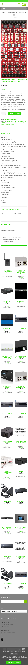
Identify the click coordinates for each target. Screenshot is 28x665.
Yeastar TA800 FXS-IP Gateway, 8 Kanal (20, 500)
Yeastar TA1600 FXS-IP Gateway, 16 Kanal (7, 528)
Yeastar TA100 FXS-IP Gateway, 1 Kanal (7, 500)
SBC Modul (3, 122)
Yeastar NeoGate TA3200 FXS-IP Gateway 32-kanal (20, 357)
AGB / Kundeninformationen (18, 656)
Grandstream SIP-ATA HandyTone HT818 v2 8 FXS (7, 301)
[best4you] (4, 4)
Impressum (5, 656)
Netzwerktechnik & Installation (16, 12)
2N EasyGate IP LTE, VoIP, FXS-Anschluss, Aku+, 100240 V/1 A (7, 386)
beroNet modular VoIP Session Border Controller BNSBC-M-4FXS (21, 272)
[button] (19, 4)
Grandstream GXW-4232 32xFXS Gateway (7, 414)
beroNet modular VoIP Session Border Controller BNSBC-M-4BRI (7, 471)
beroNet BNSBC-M (17, 121)
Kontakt (19, 1)
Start (3, 12)
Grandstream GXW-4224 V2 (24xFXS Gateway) (20, 329)
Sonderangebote (13, 1)
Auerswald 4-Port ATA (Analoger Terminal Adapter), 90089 (7, 357)
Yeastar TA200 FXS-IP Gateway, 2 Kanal (7, 584)
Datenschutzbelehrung (6, 657)
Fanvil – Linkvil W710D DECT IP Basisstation (7, 271)
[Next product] (13, 15)
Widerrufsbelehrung (15, 657)
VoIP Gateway (16, 122)
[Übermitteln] (25, 8)
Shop (8, 1)
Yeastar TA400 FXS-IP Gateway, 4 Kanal (7, 555)
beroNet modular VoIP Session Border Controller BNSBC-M (21, 386)
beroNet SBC (23, 121)
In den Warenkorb (14, 113)
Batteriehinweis (24, 657)
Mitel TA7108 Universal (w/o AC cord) (7, 329)
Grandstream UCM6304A (20, 527)
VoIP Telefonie (11, 124)
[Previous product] (15, 15)
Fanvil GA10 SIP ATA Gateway (20, 470)
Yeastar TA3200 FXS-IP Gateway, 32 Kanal (21, 301)
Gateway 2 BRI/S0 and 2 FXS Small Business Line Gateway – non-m (21, 556)
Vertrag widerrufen (13, 662)
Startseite (3, 1)
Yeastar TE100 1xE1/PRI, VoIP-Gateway (7, 442)
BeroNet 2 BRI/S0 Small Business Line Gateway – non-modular (21, 442)
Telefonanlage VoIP (9, 122)
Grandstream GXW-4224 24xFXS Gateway (20, 414)
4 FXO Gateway (10, 121)
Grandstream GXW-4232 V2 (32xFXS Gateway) (20, 584)
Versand (4, 89)
